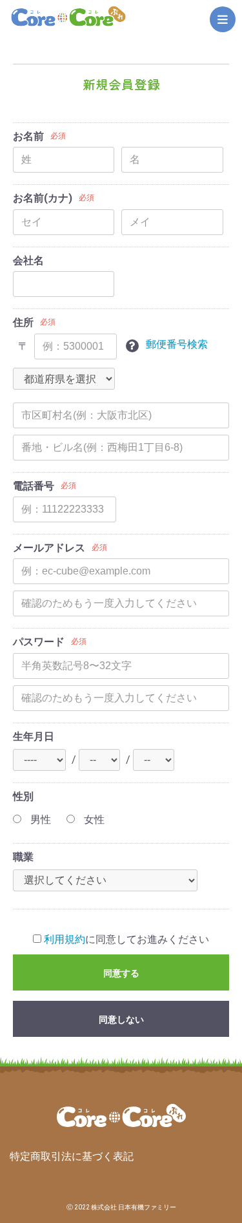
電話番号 (33, 486)
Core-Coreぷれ (68, 16)
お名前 (28, 136)
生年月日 (33, 736)
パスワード (39, 642)
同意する (121, 973)
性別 (23, 796)
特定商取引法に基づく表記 (72, 1156)
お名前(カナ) (42, 198)
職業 (23, 857)
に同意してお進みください (126, 939)
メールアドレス (49, 548)
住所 (23, 322)
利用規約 (64, 939)
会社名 (28, 260)
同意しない (121, 1019)
